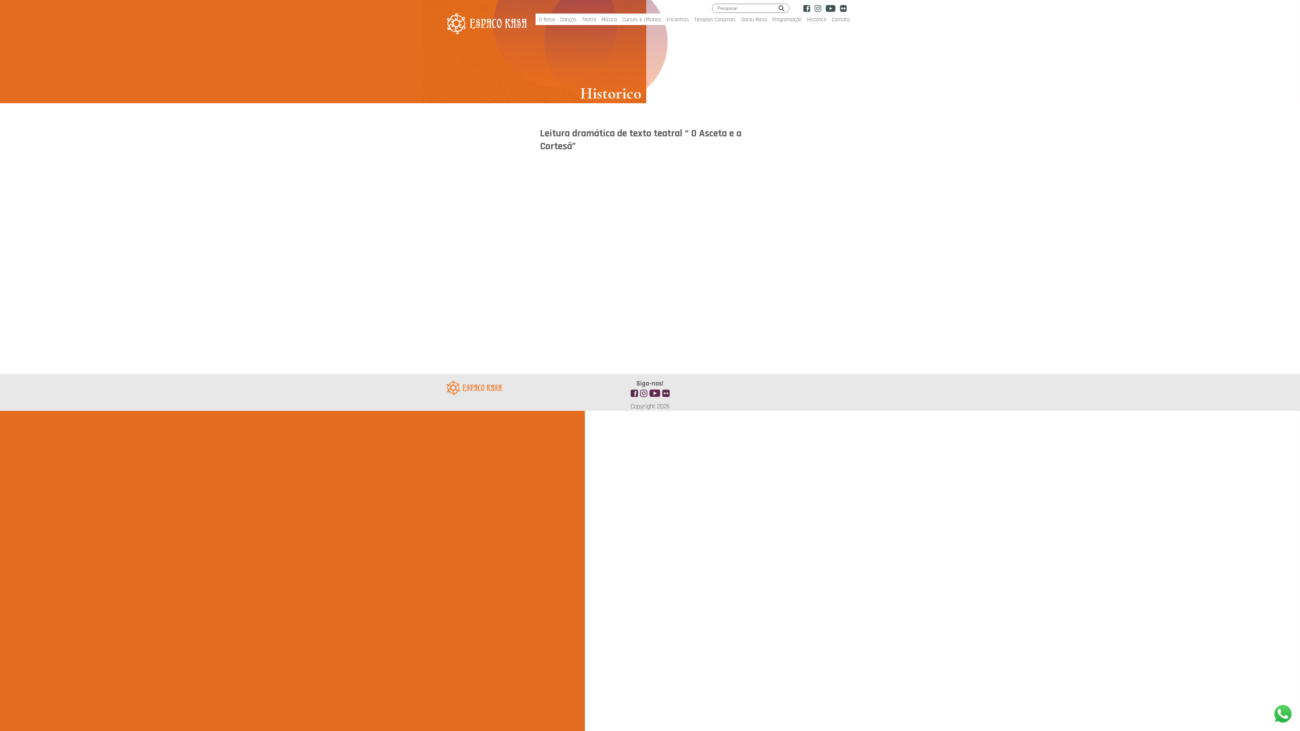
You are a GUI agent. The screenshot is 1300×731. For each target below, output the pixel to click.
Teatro (589, 19)
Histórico (816, 19)
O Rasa (547, 19)
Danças (568, 19)
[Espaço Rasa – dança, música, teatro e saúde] (487, 30)
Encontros (678, 19)
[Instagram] (818, 8)
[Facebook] (806, 8)
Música (609, 19)
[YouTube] (830, 8)
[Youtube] (654, 392)
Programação (787, 19)
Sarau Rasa (754, 19)
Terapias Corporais (715, 19)
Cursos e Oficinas (641, 19)
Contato (841, 19)
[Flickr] (843, 8)
